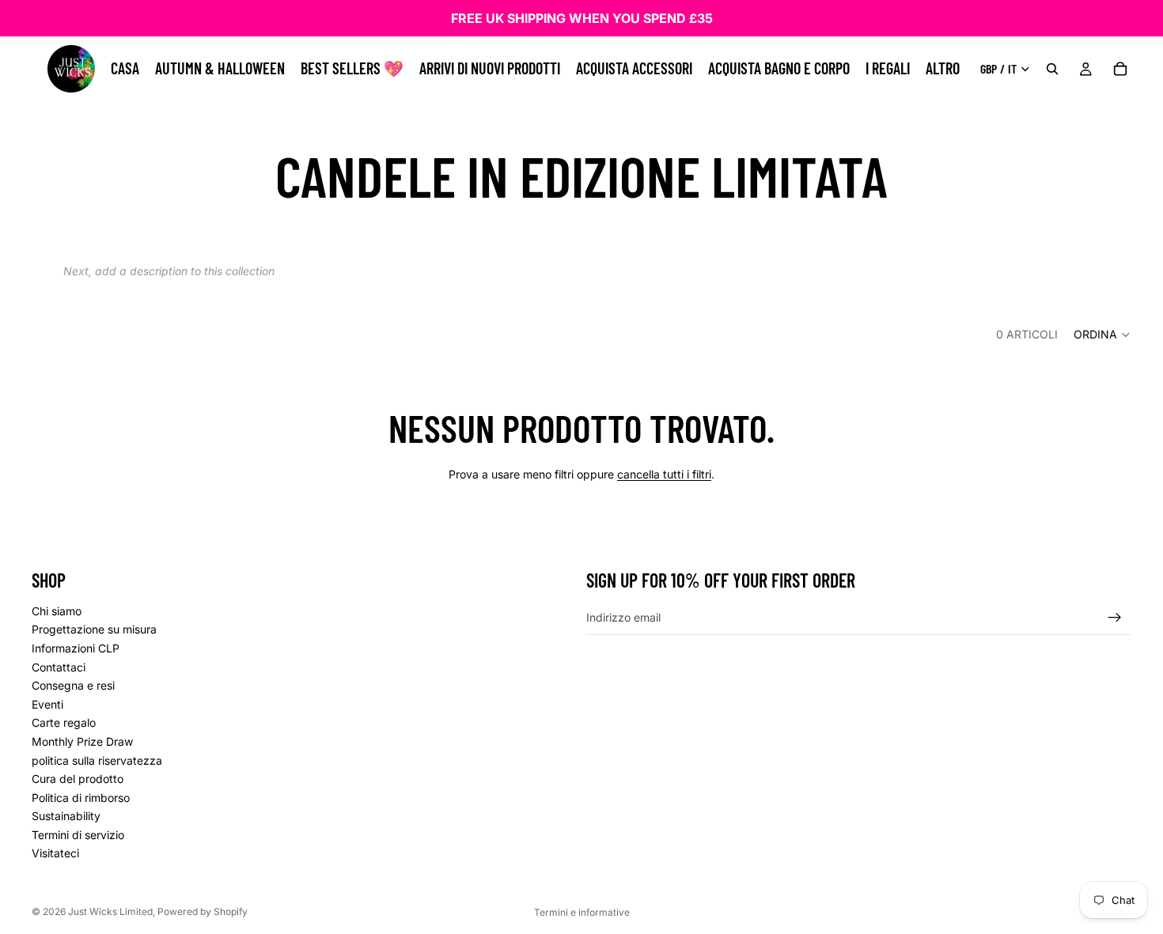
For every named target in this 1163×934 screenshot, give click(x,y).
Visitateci (55, 853)
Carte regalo (64, 722)
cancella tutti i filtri (664, 474)
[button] (1102, 334)
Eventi (47, 703)
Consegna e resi (73, 685)
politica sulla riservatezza (97, 759)
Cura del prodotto (77, 778)
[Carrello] (1120, 68)
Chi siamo (56, 610)
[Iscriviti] (1114, 616)
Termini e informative (582, 912)
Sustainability (66, 815)
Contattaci (58, 666)
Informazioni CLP (75, 648)
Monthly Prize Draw (82, 740)
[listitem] (943, 69)
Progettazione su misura (94, 629)
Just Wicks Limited (110, 911)
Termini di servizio (78, 834)
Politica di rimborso (81, 797)
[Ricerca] (1052, 68)
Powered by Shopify (202, 911)
